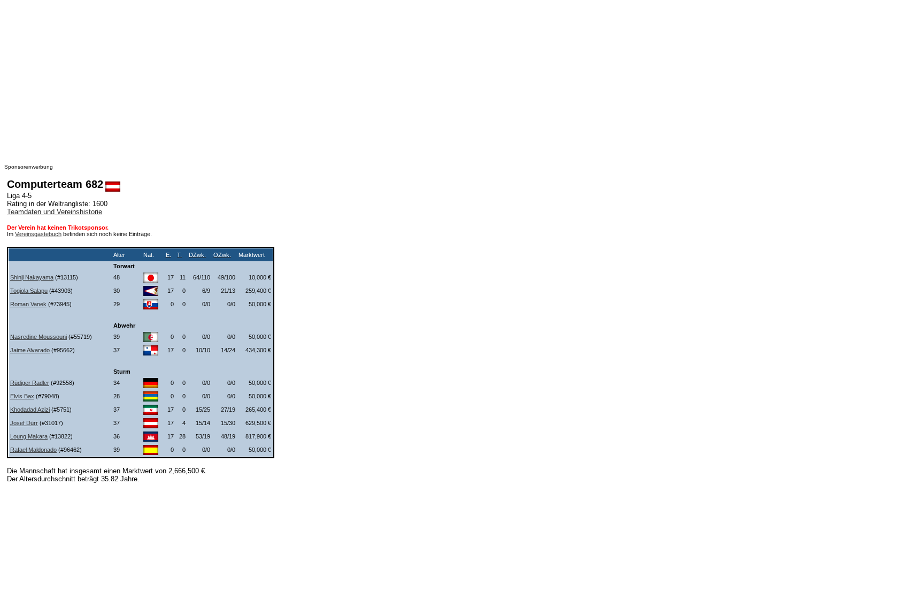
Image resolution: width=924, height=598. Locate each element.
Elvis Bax (22, 396)
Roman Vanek (28, 304)
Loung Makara (29, 436)
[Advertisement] (325, 79)
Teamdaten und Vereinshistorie (54, 212)
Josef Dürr (24, 423)
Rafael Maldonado (33, 449)
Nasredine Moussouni (38, 337)
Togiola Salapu (29, 290)
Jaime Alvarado (30, 350)
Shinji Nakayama (31, 277)
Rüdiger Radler (29, 383)
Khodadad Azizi (30, 409)
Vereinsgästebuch (38, 234)
